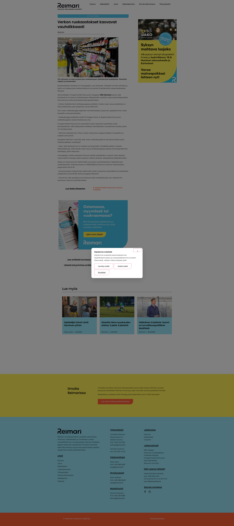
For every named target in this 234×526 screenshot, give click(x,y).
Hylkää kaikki (123, 266)
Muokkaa (102, 272)
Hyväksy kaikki (103, 266)
